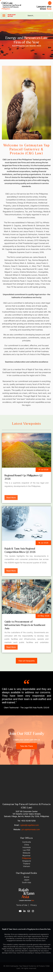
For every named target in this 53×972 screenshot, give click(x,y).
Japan (26, 880)
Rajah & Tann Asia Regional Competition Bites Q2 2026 (20, 550)
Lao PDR (26, 850)
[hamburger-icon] (3, 15)
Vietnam (26, 866)
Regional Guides (14, 616)
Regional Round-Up (15, 470)
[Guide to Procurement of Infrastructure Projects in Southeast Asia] (26, 596)
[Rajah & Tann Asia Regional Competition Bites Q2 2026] (26, 523)
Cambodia (26, 842)
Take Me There (26, 746)
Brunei (26, 877)
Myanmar (26, 855)
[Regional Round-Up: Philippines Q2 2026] (26, 450)
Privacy (33, 905)
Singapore (26, 861)
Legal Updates (13, 543)
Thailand (26, 863)
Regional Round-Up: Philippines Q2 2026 (23, 477)
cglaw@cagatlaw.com (29, 825)
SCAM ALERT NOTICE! (12, 15)
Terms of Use (21, 905)
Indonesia (27, 847)
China (26, 845)
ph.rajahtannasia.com (31, 829)
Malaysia (26, 853)
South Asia (26, 882)
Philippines (26, 858)
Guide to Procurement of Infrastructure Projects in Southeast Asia (25, 625)
